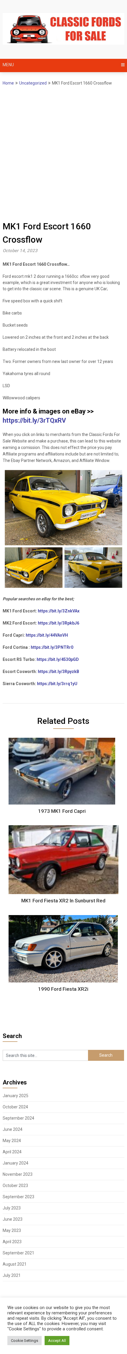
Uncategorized (33, 83)
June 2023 (12, 1219)
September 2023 (18, 1196)
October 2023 (15, 1185)
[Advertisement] (63, 153)
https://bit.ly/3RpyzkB (58, 671)
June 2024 (12, 1129)
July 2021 (12, 1275)
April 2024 (12, 1151)
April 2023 (12, 1241)
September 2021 (18, 1253)
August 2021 (15, 1264)
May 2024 (12, 1140)
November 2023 (17, 1174)
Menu (8, 64)
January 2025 (15, 1095)
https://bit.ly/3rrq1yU (57, 683)
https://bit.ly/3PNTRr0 (52, 647)
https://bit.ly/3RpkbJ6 (58, 623)
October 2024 (15, 1107)
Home (8, 83)
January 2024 (15, 1163)
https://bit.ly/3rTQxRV (34, 420)
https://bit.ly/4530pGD (58, 659)
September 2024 (18, 1118)
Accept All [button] (57, 1340)
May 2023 (12, 1230)
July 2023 (12, 1208)
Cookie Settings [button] (24, 1340)
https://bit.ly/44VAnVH (47, 635)
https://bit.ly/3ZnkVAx (58, 611)
